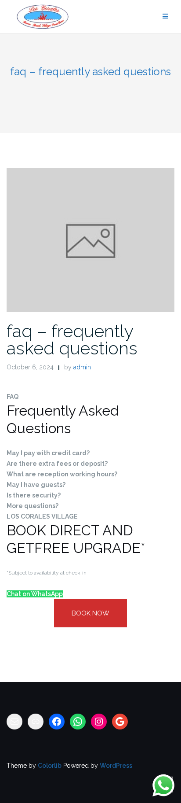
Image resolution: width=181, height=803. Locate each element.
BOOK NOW (90, 613)
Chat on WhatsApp (35, 593)
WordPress (116, 765)
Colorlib (50, 765)
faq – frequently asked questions (72, 339)
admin (82, 367)
